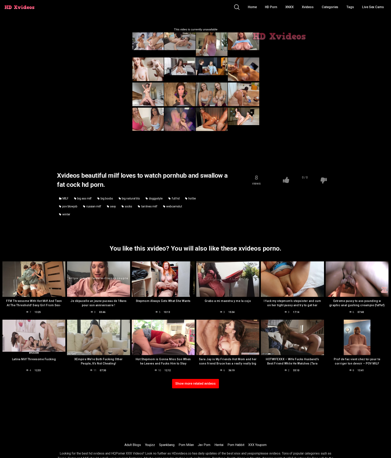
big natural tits (130, 198)
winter (66, 214)
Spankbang (167, 445)
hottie (192, 198)
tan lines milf (149, 206)
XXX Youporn (257, 445)
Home (252, 7)
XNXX (289, 7)
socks (128, 206)
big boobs (106, 198)
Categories (330, 7)
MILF (65, 198)
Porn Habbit (235, 445)
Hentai (219, 445)
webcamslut (174, 206)
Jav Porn (204, 445)
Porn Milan (186, 445)
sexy (113, 206)
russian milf (93, 206)
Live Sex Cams (373, 7)
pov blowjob (69, 206)
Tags (350, 7)
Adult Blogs (132, 445)
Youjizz (150, 445)
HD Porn (271, 7)
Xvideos (308, 7)
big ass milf (84, 198)
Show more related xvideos (195, 383)
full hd (175, 198)
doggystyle (155, 198)
